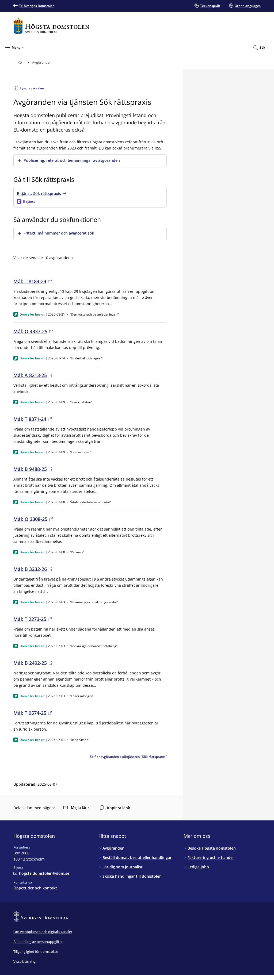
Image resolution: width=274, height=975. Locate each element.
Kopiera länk (118, 807)
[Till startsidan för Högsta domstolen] (51, 25)
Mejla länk (80, 807)
